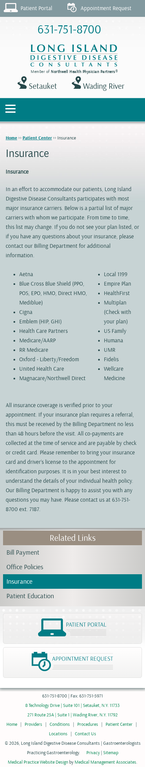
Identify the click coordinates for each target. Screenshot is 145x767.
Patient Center (37, 138)
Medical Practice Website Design (38, 762)
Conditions (60, 724)
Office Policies (24, 567)
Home (11, 138)
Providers (33, 724)
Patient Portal (36, 8)
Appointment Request (106, 8)
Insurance (19, 581)
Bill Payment (22, 552)
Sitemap (110, 753)
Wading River (102, 86)
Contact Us (85, 734)
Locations (58, 734)
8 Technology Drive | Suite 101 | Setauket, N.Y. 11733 (72, 705)
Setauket (42, 86)
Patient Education (30, 596)
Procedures (87, 724)
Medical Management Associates (105, 762)
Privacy (93, 753)
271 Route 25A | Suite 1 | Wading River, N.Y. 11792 (72, 715)
